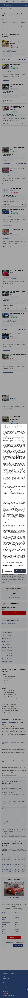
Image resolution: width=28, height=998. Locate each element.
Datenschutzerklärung (7, 565)
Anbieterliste (5, 567)
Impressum (20, 565)
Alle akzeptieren (20, 571)
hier (11, 459)
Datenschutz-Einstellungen (8, 570)
